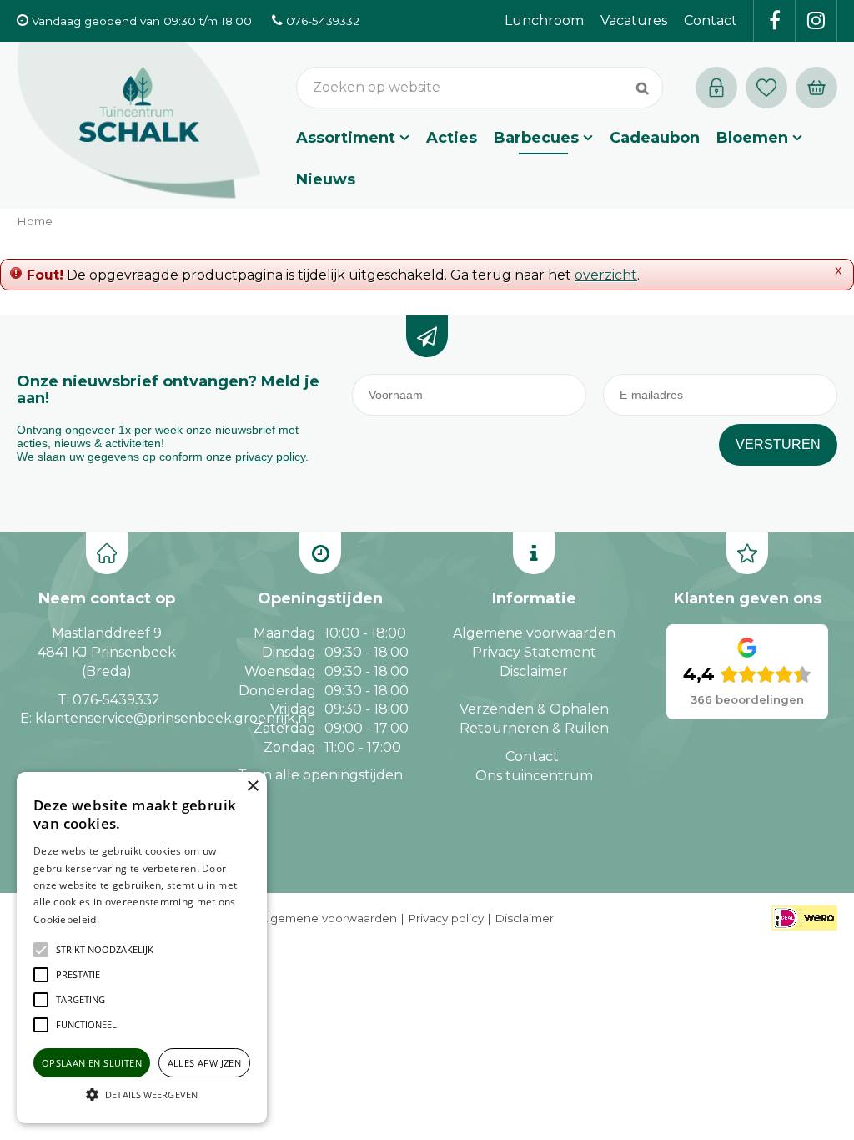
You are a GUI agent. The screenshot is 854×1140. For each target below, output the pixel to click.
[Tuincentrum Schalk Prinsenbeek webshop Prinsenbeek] (139, 121)
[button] (104, 949)
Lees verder (127, 919)
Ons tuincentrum (534, 776)
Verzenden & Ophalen (534, 709)
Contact (532, 756)
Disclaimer (534, 671)
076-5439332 (116, 700)
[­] (775, 21)
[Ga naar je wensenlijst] (771, 87)
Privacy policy (446, 918)
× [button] (252, 786)
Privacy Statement (534, 652)
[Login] (716, 87)
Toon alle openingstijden (320, 775)
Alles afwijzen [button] (205, 1063)
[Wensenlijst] (766, 87)
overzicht (606, 275)
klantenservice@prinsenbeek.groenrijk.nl (173, 718)
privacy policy (270, 456)
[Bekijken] (816, 87)
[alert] (142, 947)
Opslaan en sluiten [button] (92, 1063)
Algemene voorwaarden (534, 633)
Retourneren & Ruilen (534, 728)
